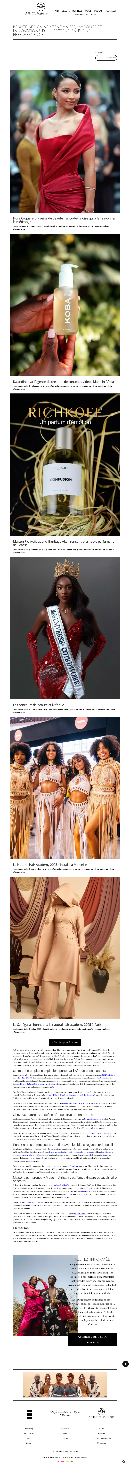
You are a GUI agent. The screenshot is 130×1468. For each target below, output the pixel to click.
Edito (101, 1429)
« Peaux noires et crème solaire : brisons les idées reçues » (71, 1152)
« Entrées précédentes (65, 1042)
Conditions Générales (102, 1438)
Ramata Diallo (22, 386)
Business (77, 11)
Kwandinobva (80, 1214)
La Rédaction (22, 226)
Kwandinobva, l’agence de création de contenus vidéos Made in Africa (63, 381)
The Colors (101, 1078)
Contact (111, 11)
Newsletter (101, 1443)
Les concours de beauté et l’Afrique (38, 704)
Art (57, 11)
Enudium (74, 1166)
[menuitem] (93, 15)
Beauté (66, 11)
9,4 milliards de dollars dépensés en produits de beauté (72, 1095)
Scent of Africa (86, 1191)
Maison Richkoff (61, 1185)
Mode (88, 11)
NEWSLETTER (81, 15)
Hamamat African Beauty (32, 1202)
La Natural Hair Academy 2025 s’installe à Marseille (50, 864)
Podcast (99, 11)
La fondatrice (28, 1433)
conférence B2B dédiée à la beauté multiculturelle (38, 1084)
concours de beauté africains (74, 1103)
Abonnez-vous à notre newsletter (92, 1339)
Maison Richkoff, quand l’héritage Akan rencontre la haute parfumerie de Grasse (63, 543)
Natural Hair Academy (93, 1119)
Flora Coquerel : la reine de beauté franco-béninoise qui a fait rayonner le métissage (64, 220)
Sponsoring (28, 1429)
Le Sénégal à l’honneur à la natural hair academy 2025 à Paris (57, 1024)
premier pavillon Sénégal (99, 1133)
